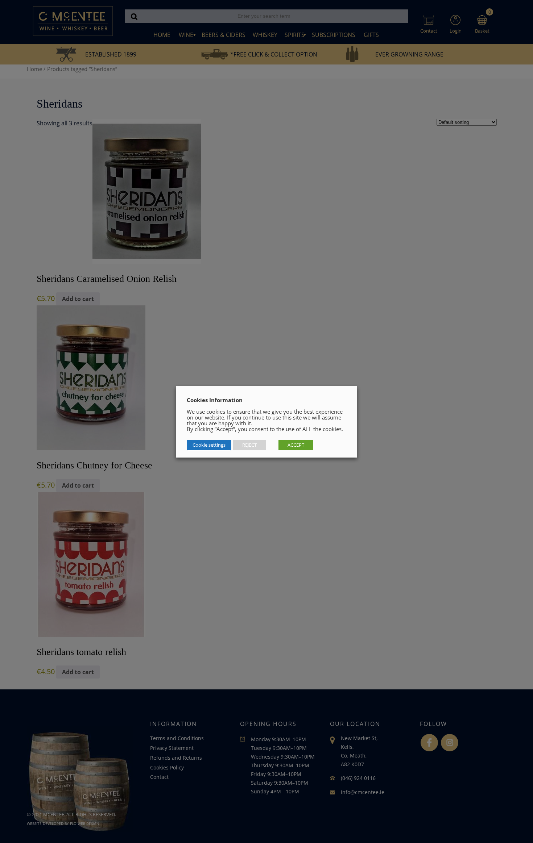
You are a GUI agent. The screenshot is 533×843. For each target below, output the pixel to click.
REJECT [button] (249, 445)
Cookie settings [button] (209, 445)
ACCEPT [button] (296, 445)
